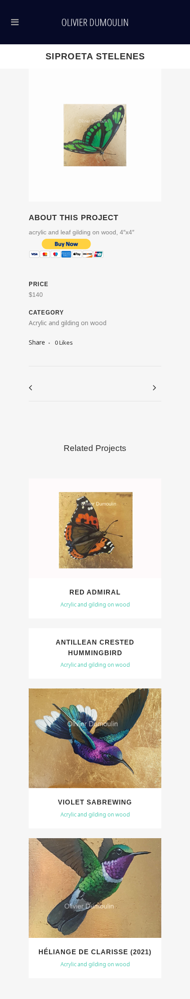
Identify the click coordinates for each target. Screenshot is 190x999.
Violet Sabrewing (95, 802)
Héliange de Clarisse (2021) (95, 952)
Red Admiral (95, 592)
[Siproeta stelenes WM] (95, 207)
